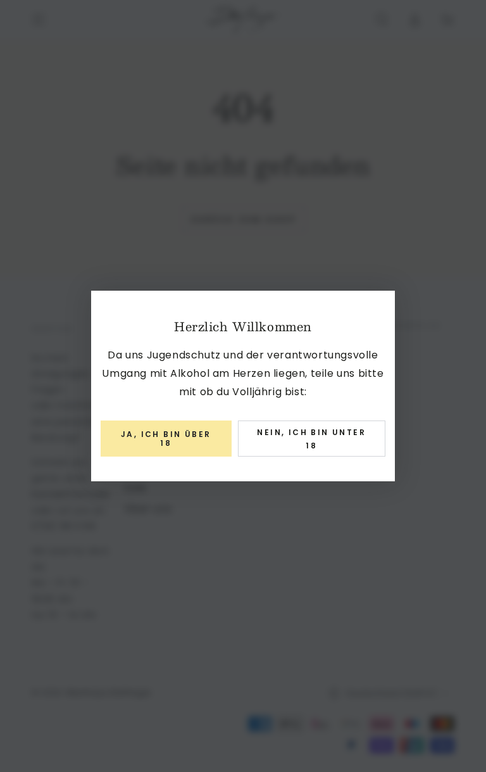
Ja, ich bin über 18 (166, 438)
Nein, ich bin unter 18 (311, 439)
